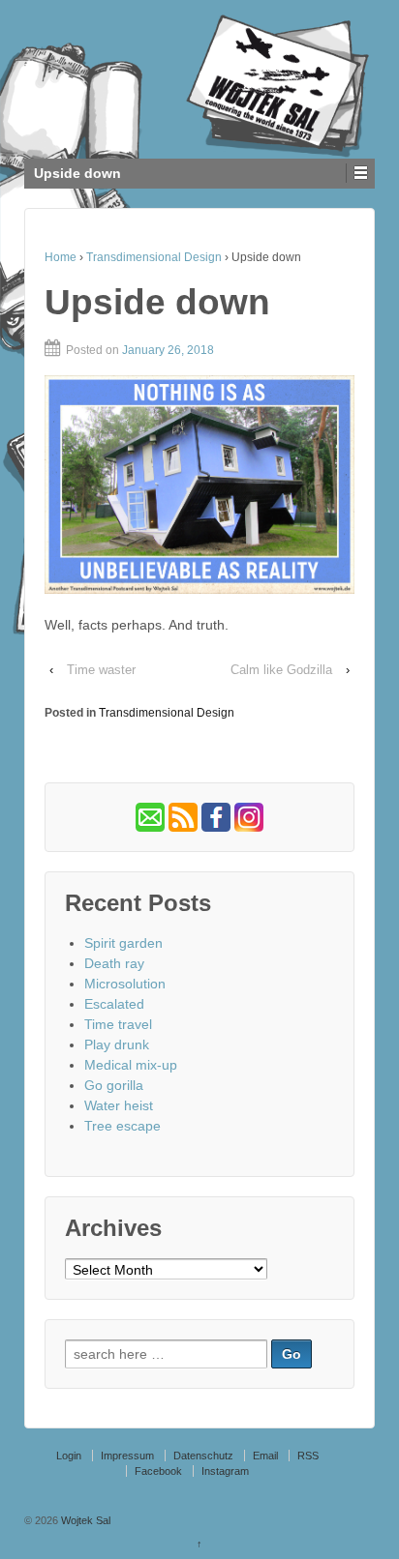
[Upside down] (199, 484)
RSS (308, 1455)
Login (68, 1455)
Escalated (114, 1004)
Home (61, 257)
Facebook (158, 1471)
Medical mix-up (130, 1065)
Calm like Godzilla (281, 669)
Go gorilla (113, 1085)
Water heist (118, 1105)
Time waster (101, 669)
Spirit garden (123, 943)
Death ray (114, 963)
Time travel (118, 1024)
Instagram (225, 1471)
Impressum (127, 1455)
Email (265, 1455)
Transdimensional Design (154, 257)
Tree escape (122, 1125)
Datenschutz (203, 1455)
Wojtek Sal (84, 1520)
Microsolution (125, 983)
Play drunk (116, 1044)
